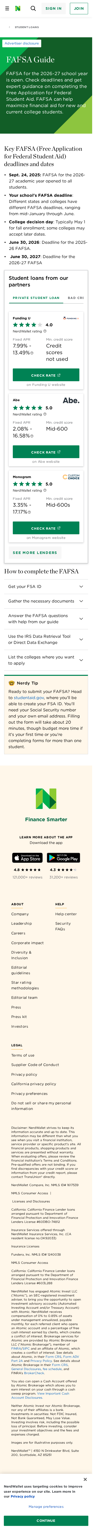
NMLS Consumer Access (29, 1193)
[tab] (36, 297)
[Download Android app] (63, 859)
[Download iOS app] (27, 859)
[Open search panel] (33, 8)
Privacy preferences (29, 1094)
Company (20, 914)
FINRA (16, 1348)
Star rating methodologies (25, 985)
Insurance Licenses (25, 1246)
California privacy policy (33, 1084)
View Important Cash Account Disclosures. (40, 1395)
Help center (66, 914)
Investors (19, 1026)
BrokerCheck (34, 1373)
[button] (46, 586)
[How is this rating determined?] (45, 331)
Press (16, 1007)
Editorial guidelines (20, 970)
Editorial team (24, 997)
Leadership (21, 923)
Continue (46, 1521)
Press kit (19, 1017)
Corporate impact (27, 943)
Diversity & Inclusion (21, 955)
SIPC (26, 1348)
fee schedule (52, 1369)
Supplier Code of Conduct (35, 1065)
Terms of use (23, 1055)
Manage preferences (46, 1507)
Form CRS (53, 1357)
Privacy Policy (41, 1361)
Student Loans (27, 27)
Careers (18, 933)
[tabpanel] (46, 425)
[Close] (85, 1479)
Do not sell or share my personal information (41, 1106)
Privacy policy (24, 1074)
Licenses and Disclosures (31, 1201)
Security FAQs (63, 926)
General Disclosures (26, 1369)
